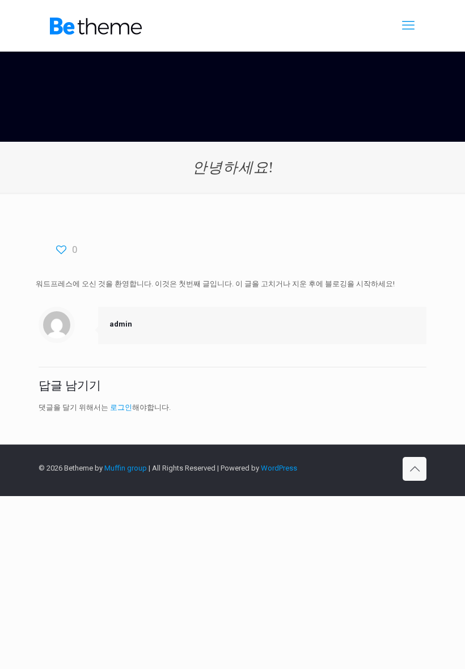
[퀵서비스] (96, 25)
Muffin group (125, 468)
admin (120, 324)
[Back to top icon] (414, 469)
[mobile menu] (408, 25)
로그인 (121, 407)
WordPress (279, 468)
